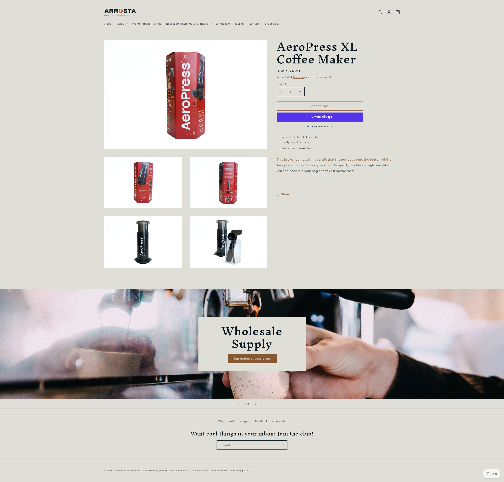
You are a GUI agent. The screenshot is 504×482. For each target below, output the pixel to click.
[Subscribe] (283, 445)
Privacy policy (198, 470)
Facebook (261, 421)
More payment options (320, 126)
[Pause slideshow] (265, 403)
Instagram (244, 421)
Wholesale (278, 421)
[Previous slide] (238, 403)
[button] (122, 24)
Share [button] (285, 194)
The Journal (226, 421)
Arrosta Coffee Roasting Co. (129, 470)
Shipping (298, 76)
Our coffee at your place (252, 358)
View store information (296, 148)
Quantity (282, 83)
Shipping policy (240, 470)
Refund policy (179, 470)
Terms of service (218, 470)
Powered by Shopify (156, 470)
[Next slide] (255, 403)
